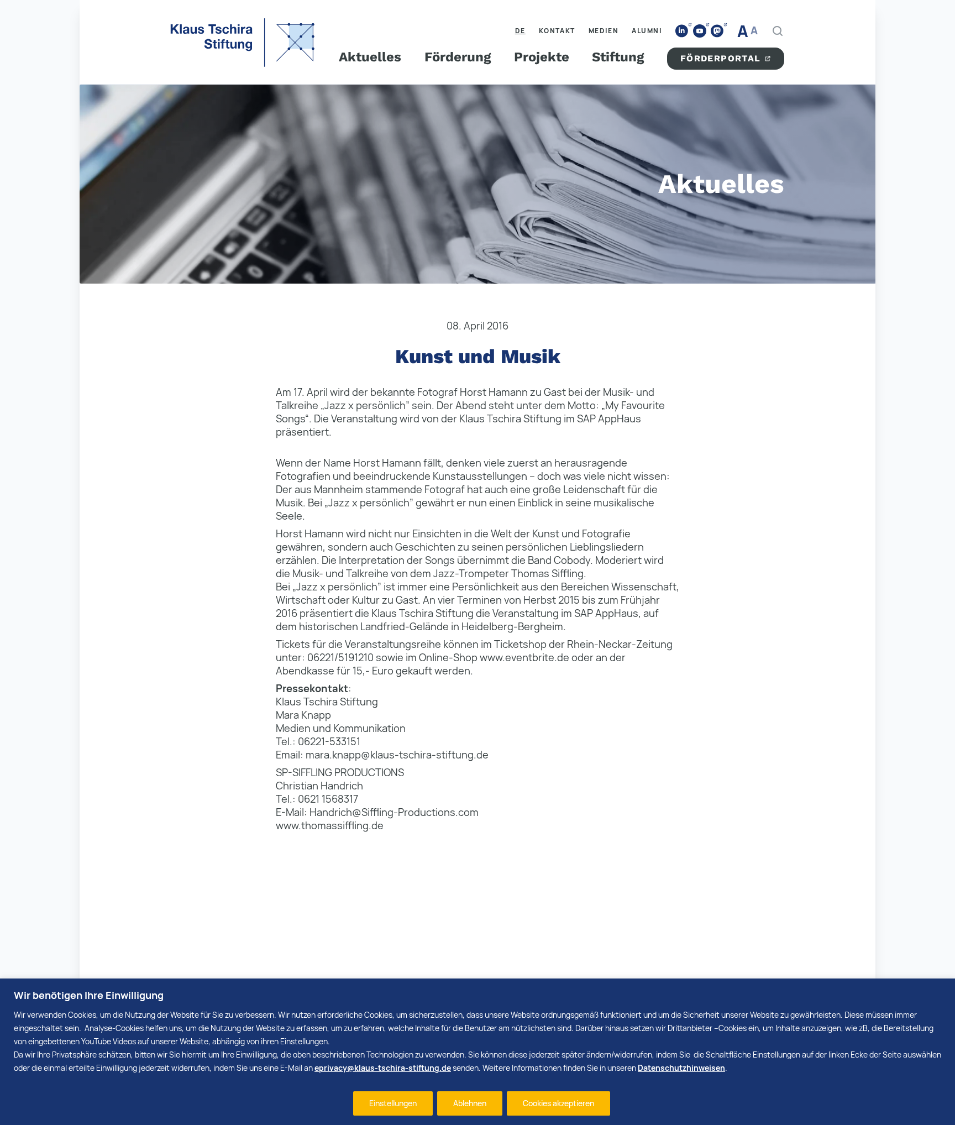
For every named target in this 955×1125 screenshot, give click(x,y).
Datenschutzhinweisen (681, 1068)
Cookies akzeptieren (558, 1103)
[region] (477, 1052)
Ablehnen (469, 1103)
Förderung (457, 57)
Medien (604, 30)
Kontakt (557, 30)
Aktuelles (370, 57)
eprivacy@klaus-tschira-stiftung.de (382, 1068)
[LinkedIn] (682, 31)
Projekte (541, 57)
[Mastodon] (717, 31)
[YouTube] (699, 31)
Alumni (647, 30)
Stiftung (618, 57)
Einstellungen (393, 1103)
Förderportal (720, 58)
